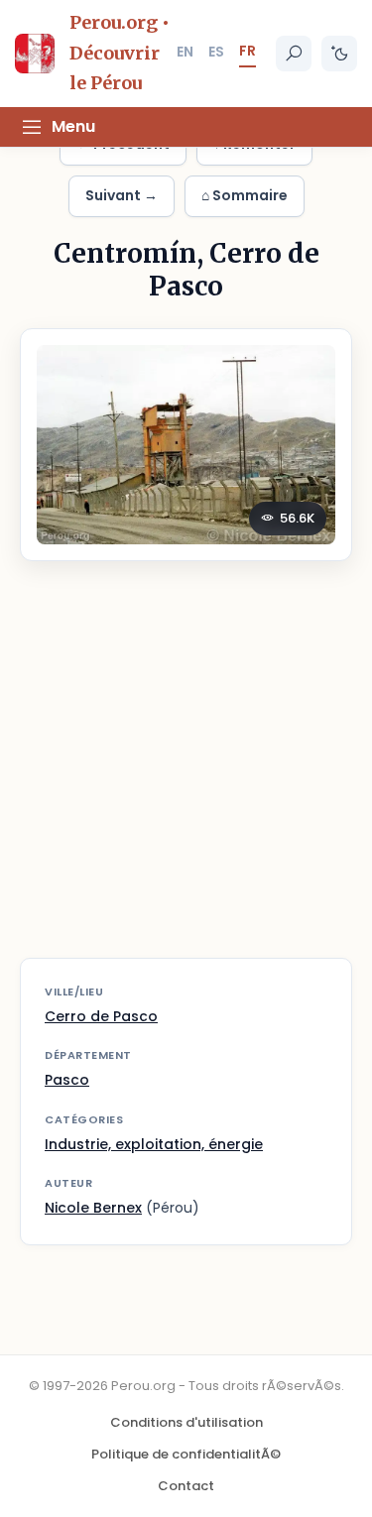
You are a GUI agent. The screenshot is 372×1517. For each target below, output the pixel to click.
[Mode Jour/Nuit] (339, 53)
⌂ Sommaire (244, 195)
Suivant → (121, 195)
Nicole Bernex (93, 1208)
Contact (186, 1485)
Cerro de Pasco (101, 1016)
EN (185, 51)
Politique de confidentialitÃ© (186, 1454)
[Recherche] (293, 53)
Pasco (67, 1080)
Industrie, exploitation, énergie (154, 1144)
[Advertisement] (186, 772)
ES (216, 51)
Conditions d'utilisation (186, 1422)
